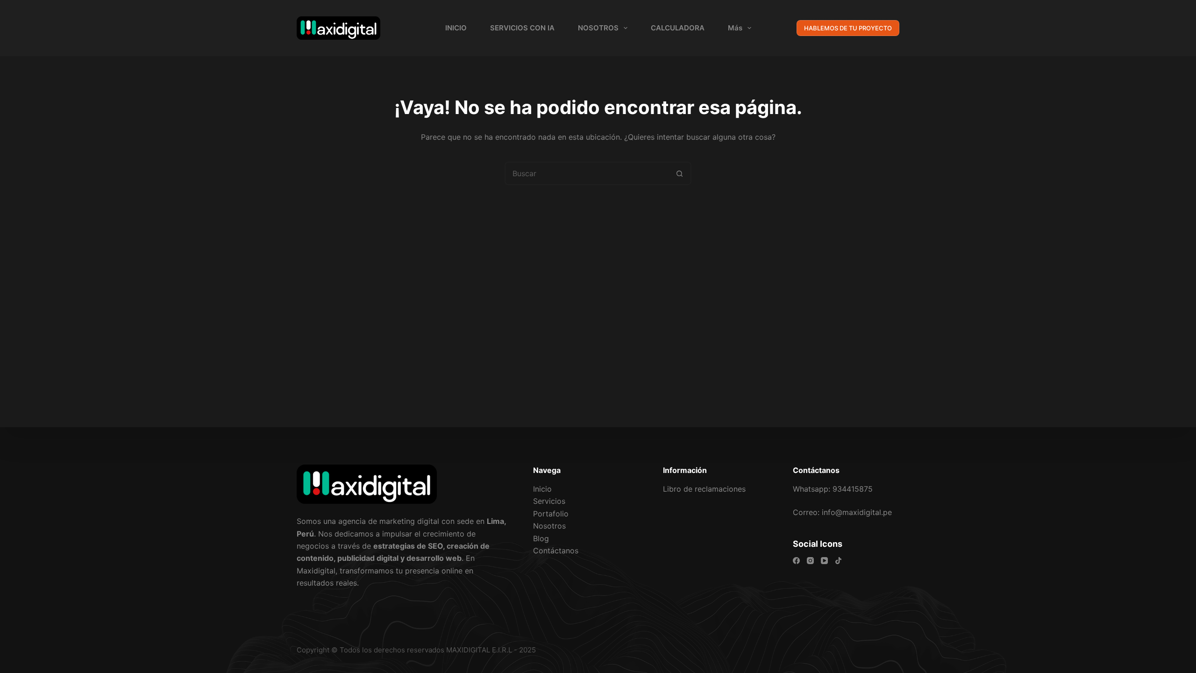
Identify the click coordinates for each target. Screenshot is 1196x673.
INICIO (456, 27)
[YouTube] (824, 560)
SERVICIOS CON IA (522, 27)
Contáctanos (555, 550)
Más (735, 27)
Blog (541, 538)
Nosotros (549, 525)
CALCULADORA (678, 27)
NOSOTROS (598, 27)
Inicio (542, 489)
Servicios (549, 501)
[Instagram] (810, 560)
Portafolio (551, 513)
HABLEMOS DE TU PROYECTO (848, 28)
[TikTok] (838, 560)
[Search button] (679, 173)
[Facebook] (796, 560)
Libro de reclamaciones (704, 489)
